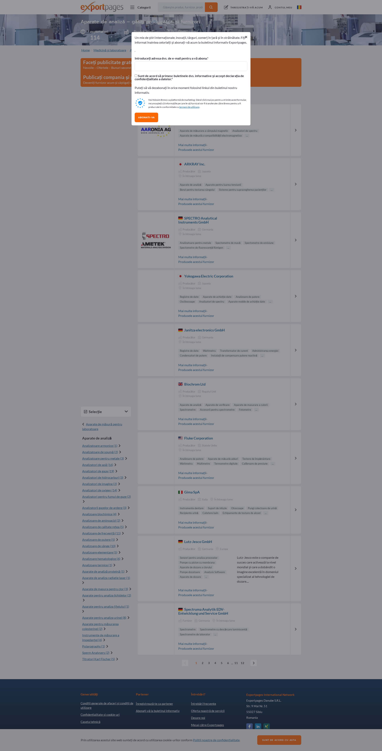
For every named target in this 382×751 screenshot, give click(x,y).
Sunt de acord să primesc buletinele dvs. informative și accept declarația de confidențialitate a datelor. (189, 77)
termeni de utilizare (189, 106)
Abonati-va (146, 117)
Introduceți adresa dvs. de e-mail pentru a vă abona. (171, 58)
